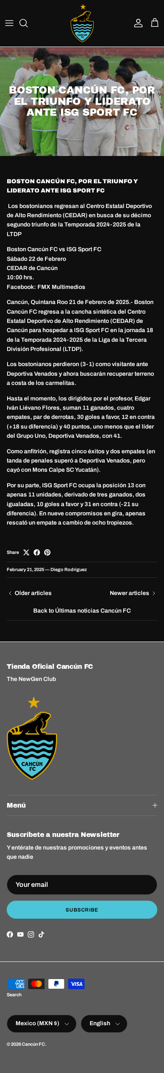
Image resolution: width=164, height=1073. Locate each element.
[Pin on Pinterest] (47, 552)
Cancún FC (33, 1044)
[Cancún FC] (82, 23)
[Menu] (9, 23)
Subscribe (82, 910)
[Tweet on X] (26, 552)
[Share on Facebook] (37, 552)
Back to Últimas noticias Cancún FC (82, 611)
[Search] (28, 23)
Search (14, 994)
